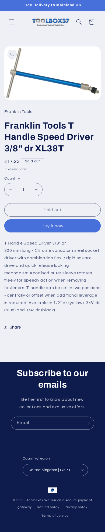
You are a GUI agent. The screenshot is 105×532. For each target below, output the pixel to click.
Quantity (12, 178)
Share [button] (15, 327)
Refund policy (48, 507)
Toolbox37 (35, 500)
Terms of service (55, 515)
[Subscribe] (88, 423)
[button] (11, 22)
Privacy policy (76, 507)
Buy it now (52, 226)
